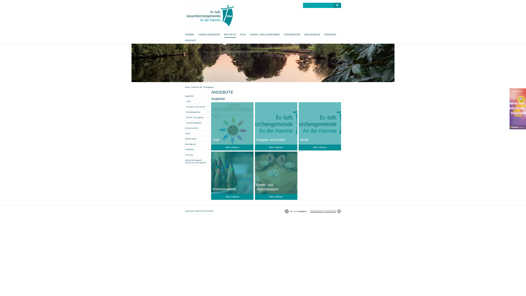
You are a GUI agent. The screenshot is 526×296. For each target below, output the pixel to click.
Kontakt (210, 211)
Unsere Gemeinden (209, 34)
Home (187, 87)
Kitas (243, 34)
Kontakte (190, 40)
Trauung (189, 154)
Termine (189, 34)
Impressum (190, 211)
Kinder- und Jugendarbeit (265, 34)
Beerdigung (190, 144)
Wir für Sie (230, 34)
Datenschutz (200, 211)
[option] (263, 63)
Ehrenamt (330, 34)
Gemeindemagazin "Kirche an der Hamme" (196, 161)
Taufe (187, 133)
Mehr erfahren (232, 147)
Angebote (209, 87)
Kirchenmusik (312, 34)
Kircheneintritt (191, 128)
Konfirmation (292, 34)
